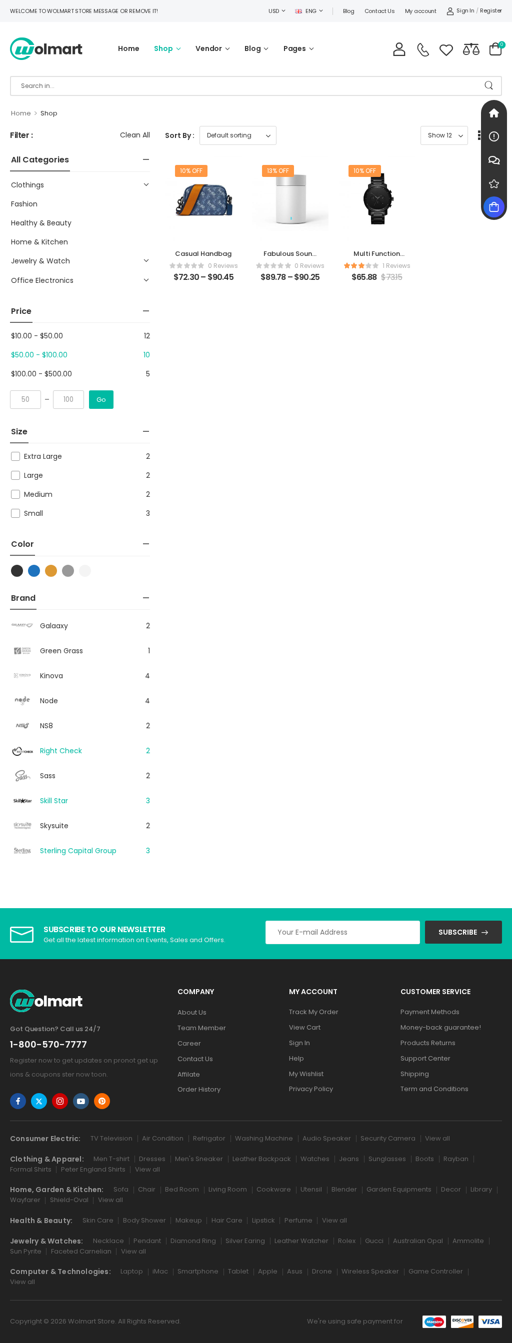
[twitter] (39, 1101)
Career (189, 1043)
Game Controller (435, 1271)
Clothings (27, 184)
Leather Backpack (261, 1159)
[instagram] (60, 1101)
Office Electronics (42, 280)
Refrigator (209, 1138)
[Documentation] (494, 136)
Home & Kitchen (39, 241)
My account (420, 11)
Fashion (24, 203)
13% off (278, 170)
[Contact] (423, 49)
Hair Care (227, 1220)
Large (33, 475)
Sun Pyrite (26, 1251)
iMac (160, 1271)
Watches (315, 1159)
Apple (268, 1271)
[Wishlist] (446, 48)
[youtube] (81, 1101)
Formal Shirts (31, 1169)
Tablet (238, 1271)
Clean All (135, 135)
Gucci (374, 1241)
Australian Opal (418, 1241)
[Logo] (46, 48)
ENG (311, 11)
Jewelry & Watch (40, 260)
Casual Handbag (203, 253)
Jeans (349, 1159)
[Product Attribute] (16, 571)
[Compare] (471, 48)
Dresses (152, 1159)
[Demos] (494, 112)
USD (273, 11)
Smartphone (198, 1271)
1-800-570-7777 (48, 1044)
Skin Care (98, 1220)
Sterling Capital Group (78, 851)
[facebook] (18, 1101)
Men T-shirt (112, 1159)
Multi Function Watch (377, 258)
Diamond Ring (193, 1241)
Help (296, 1058)
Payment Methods (430, 1012)
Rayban (456, 1159)
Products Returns (428, 1043)
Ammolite (468, 1241)
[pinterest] (102, 1101)
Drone (322, 1271)
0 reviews (223, 265)
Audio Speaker (326, 1138)
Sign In (299, 1043)
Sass (48, 776)
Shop (163, 48)
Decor (451, 1189)
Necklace (108, 1241)
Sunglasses (387, 1159)
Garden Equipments (399, 1189)
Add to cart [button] (376, 281)
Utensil (311, 1189)
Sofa (121, 1189)
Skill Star (54, 801)
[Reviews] (494, 183)
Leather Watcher (301, 1241)
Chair (147, 1189)
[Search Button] (489, 86)
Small (33, 513)
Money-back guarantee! (440, 1027)
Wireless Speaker (370, 1271)
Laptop (131, 1271)
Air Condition (163, 1138)
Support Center (425, 1058)
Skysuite (54, 826)
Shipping (414, 1074)
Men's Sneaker (199, 1159)
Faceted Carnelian (81, 1251)
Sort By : (179, 135)
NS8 (46, 726)
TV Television (111, 1138)
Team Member (202, 1028)
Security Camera (388, 1138)
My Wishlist (306, 1074)
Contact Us (379, 11)
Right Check (61, 751)
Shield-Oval (69, 1200)
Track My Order (313, 1012)
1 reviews (396, 265)
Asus (294, 1271)
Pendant (147, 1241)
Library (481, 1189)
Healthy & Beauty (41, 222)
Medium (38, 494)
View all (437, 1138)
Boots (425, 1159)
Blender (344, 1189)
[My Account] (399, 48)
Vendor (209, 48)
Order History (199, 1089)
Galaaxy (54, 626)
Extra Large (43, 456)
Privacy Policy (311, 1089)
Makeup (189, 1220)
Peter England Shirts (93, 1169)
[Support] (494, 159)
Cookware (273, 1189)
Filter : (21, 135)
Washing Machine (264, 1138)
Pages (295, 48)
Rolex (347, 1241)
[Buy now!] (494, 206)
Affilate (189, 1074)
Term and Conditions (434, 1089)
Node (49, 701)
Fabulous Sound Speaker (290, 258)
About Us (192, 1012)
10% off (191, 170)
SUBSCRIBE (457, 932)
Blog (348, 11)
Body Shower (144, 1220)
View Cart (304, 1027)
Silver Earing (245, 1241)
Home (128, 48)
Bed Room (182, 1189)
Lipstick (263, 1220)
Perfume (298, 1220)
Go (101, 399)
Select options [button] (203, 281)
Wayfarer (25, 1200)
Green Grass (61, 651)
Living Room (227, 1189)
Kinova (51, 676)
